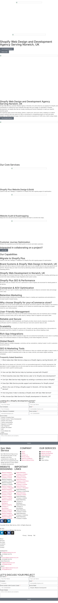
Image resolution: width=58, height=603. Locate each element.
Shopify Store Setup (6, 420)
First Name (3, 402)
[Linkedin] (9, 521)
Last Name (32, 402)
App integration (5, 425)
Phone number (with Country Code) (9, 585)
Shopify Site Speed (6, 427)
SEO (2, 429)
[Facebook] (2, 521)
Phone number (33, 411)
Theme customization (7, 422)
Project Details (4, 433)
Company (2, 581)
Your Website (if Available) (7, 411)
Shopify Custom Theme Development (11, 419)
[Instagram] (5, 521)
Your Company (4, 406)
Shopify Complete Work (7, 417)
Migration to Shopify (6, 424)
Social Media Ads (6, 431)
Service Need (3, 415)
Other (2, 432)
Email (30, 406)
